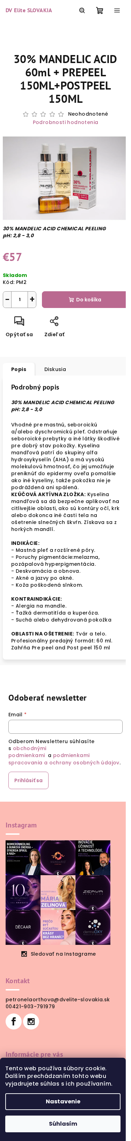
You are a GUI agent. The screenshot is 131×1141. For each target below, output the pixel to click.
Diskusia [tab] (55, 369)
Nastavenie (63, 1101)
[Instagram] (31, 1021)
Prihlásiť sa (28, 780)
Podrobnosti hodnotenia (66, 122)
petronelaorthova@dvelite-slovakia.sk (58, 999)
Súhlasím (63, 1124)
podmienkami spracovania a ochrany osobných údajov (63, 759)
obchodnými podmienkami (27, 752)
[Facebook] (14, 1021)
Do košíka (88, 299)
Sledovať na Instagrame (63, 953)
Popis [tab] (18, 369)
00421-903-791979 (30, 1006)
